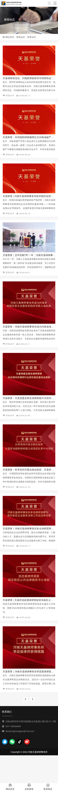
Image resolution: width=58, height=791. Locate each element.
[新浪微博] (27, 741)
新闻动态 (20, 37)
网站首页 (9, 37)
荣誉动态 (31, 37)
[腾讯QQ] (4, 741)
